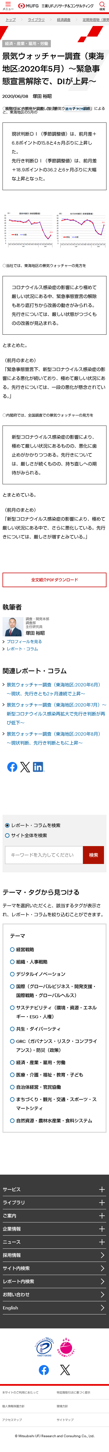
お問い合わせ (16, 1294)
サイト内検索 (16, 1268)
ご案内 (9, 1215)
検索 (93, 855)
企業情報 (12, 1228)
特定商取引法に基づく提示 (73, 1392)
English (10, 1307)
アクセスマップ (12, 1420)
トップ (11, 20)
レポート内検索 (18, 1281)
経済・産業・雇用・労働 (26, 43)
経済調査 (63, 20)
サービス (12, 1189)
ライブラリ (36, 20)
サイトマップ (65, 1420)
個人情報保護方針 (13, 1406)
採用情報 (12, 1255)
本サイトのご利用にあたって (20, 1392)
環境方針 (62, 1406)
